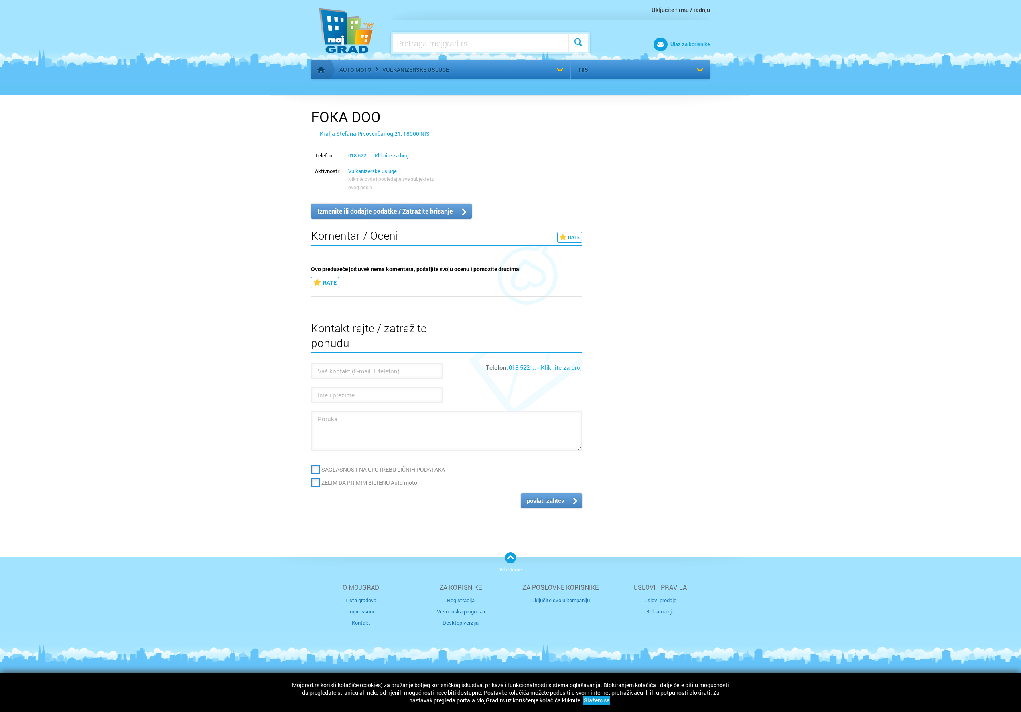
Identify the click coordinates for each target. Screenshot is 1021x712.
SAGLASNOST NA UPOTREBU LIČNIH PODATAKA (383, 469)
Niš (583, 69)
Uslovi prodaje (660, 600)
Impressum (361, 611)
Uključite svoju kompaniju (560, 600)
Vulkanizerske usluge (415, 69)
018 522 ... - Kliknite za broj (378, 155)
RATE (574, 237)
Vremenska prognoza (461, 611)
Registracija (461, 600)
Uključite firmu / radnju (681, 10)
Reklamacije (660, 611)
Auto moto (355, 69)
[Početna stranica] (321, 70)
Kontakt (361, 622)
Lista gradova (360, 600)
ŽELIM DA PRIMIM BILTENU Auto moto (369, 482)
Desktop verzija (461, 622)
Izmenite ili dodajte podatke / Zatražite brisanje (385, 211)
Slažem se (596, 700)
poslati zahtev (545, 500)
